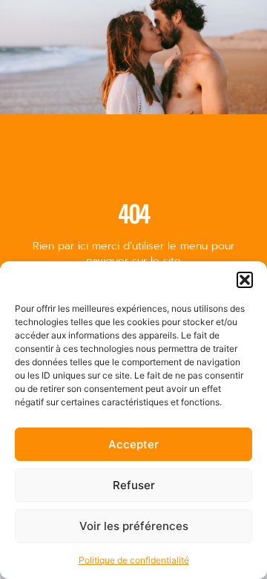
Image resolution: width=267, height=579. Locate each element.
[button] (244, 279)
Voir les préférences (133, 526)
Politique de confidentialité (134, 560)
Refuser (134, 485)
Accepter (133, 444)
